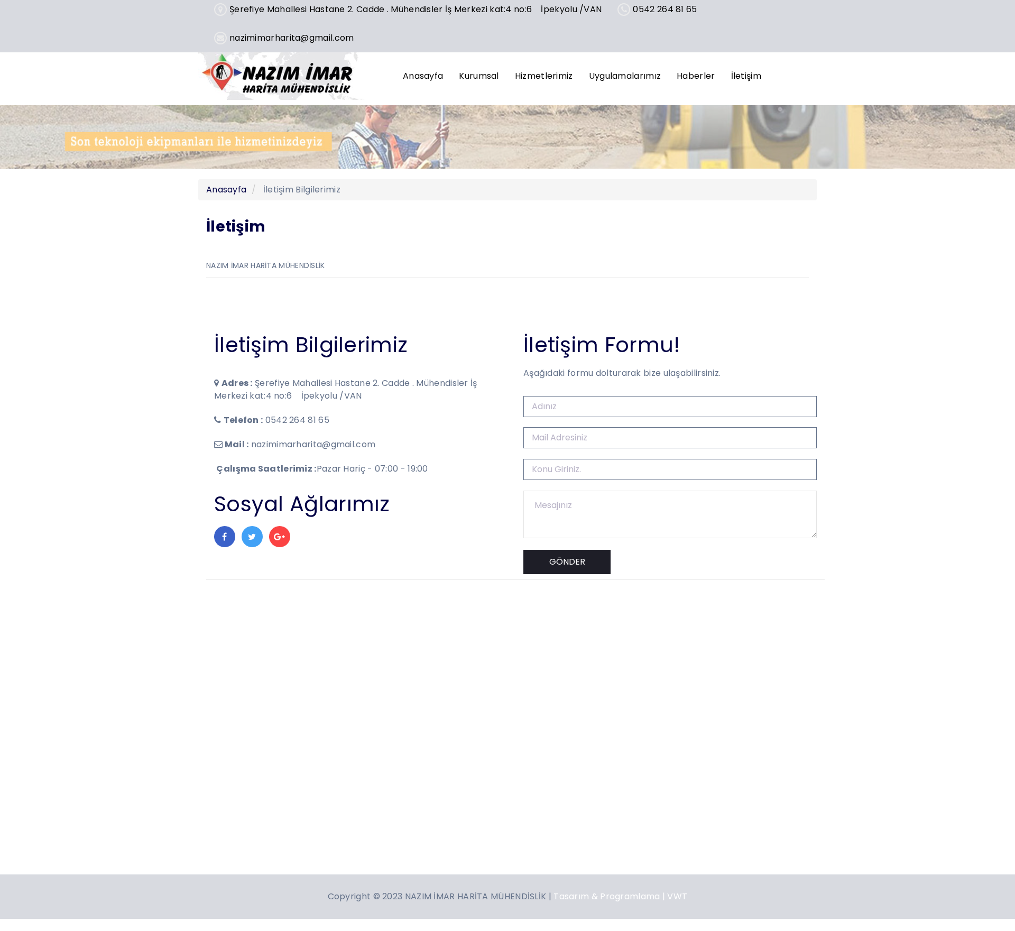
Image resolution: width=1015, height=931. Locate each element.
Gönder (567, 562)
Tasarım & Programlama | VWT (620, 896)
